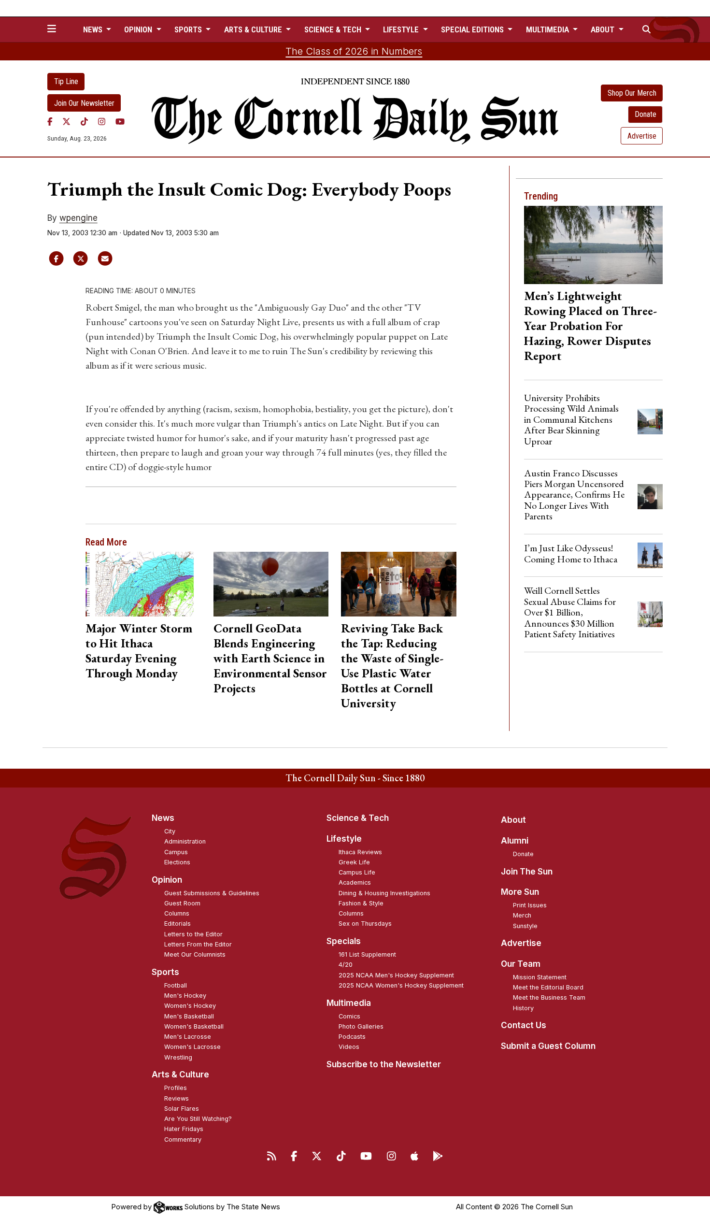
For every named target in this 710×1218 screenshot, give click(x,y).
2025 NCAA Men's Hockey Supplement (396, 975)
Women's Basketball (194, 1026)
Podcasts (352, 1036)
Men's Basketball (189, 1016)
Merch (522, 915)
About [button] (603, 29)
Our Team (520, 964)
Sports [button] (189, 29)
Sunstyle (525, 926)
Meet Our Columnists (195, 954)
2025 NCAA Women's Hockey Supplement (401, 985)
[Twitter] (66, 121)
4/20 (346, 964)
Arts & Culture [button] (254, 29)
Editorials (177, 923)
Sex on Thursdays (365, 923)
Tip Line (66, 81)
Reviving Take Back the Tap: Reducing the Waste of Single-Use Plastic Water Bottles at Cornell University (392, 665)
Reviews (176, 1098)
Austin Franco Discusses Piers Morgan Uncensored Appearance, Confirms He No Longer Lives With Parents (574, 495)
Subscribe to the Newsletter (384, 1064)
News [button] (93, 29)
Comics (349, 1016)
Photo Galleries (361, 1026)
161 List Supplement (367, 954)
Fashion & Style (361, 903)
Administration (185, 841)
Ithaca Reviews (360, 852)
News (163, 818)
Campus (176, 852)
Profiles (175, 1087)
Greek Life (354, 862)
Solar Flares (181, 1108)
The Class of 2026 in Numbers (353, 51)
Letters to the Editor (193, 934)
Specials (344, 941)
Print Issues (530, 905)
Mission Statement (540, 977)
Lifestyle (344, 839)
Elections (177, 862)
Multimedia (349, 1003)
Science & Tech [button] (333, 29)
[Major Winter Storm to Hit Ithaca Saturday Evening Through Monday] (143, 584)
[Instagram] (101, 121)
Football (175, 985)
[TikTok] (84, 121)
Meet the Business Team (549, 997)
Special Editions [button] (473, 29)
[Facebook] (50, 121)
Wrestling (178, 1057)
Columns (176, 913)
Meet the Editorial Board (548, 987)
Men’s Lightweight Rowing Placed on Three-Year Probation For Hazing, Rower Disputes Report (590, 325)
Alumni (514, 840)
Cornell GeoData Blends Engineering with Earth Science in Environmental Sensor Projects (270, 658)
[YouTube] (120, 121)
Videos (349, 1046)
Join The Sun (527, 871)
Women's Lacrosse (192, 1046)
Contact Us (523, 1025)
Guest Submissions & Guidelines (211, 893)
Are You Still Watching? (198, 1118)
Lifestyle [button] (402, 29)
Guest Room (182, 903)
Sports (165, 972)
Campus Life (357, 872)
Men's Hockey (185, 995)
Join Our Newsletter (84, 103)
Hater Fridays (183, 1128)
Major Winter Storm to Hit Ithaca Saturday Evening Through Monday (138, 650)
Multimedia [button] (548, 29)
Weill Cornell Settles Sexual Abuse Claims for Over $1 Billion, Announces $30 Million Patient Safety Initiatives (570, 612)
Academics (355, 882)
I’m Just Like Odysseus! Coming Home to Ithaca (570, 553)
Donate (645, 114)
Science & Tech (358, 818)
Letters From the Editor (198, 944)
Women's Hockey (190, 1005)
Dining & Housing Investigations (384, 893)
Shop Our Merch (632, 93)
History (523, 1008)
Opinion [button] (139, 29)
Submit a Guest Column (548, 1046)
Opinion (167, 880)
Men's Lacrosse (187, 1036)
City (169, 831)
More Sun (520, 892)
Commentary (182, 1139)
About (513, 820)
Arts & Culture (180, 1074)
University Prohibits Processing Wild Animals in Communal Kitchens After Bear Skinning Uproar (571, 419)
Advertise (641, 136)
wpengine (78, 218)
